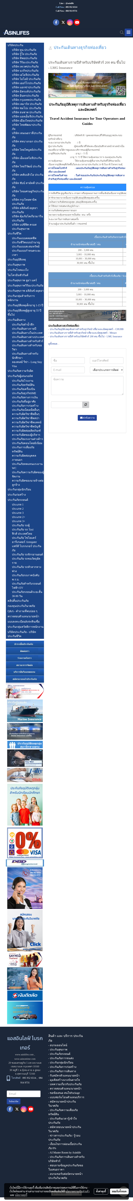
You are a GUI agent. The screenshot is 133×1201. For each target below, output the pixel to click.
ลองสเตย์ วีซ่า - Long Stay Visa (27, 364)
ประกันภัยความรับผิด (20, 370)
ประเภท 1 (18, 504)
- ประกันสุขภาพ (57, 1049)
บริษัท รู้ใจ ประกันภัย (24, 54)
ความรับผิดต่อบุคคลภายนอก (24, 457)
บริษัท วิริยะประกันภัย (25, 62)
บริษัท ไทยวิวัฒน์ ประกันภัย (26, 168)
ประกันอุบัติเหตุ (17, 259)
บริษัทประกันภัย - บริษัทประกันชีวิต (22, 634)
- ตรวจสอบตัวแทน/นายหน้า (64, 1088)
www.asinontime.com (25, 1059)
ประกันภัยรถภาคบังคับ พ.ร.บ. (25, 577)
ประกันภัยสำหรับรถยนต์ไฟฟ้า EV (26, 585)
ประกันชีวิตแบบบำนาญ (26, 242)
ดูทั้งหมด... (53, 343)
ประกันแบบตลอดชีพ (24, 238)
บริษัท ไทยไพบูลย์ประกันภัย (26, 151)
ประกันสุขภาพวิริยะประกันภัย (25, 285)
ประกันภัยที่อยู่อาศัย (24, 401)
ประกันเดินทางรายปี (24, 328)
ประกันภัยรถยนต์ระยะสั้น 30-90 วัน (27, 594)
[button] (120, 32)
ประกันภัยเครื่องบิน (23, 389)
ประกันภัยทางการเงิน (25, 397)
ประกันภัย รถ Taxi (22, 529)
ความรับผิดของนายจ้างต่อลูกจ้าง (27, 482)
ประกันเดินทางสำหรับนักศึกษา (25, 355)
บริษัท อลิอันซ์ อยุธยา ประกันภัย (25, 210)
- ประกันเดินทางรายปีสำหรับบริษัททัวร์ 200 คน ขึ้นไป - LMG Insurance (85, 336)
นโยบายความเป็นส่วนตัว (77, 1191)
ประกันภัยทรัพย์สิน (23, 384)
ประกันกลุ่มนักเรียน (19, 489)
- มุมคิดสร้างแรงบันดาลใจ (64, 1079)
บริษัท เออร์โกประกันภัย (26, 83)
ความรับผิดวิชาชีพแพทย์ (26, 422)
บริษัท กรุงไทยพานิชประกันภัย (24, 201)
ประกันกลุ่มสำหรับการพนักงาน (21, 298)
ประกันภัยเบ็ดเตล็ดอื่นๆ (25, 409)
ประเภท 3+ (18, 521)
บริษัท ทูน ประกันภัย (24, 49)
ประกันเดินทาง (16, 319)
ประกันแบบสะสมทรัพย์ (25, 246)
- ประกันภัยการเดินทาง (62, 1071)
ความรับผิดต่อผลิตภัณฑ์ (26, 430)
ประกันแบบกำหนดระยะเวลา (26, 252)
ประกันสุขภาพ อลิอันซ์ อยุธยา (26, 290)
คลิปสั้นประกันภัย (18, 600)
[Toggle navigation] (128, 32)
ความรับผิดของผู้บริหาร (26, 434)
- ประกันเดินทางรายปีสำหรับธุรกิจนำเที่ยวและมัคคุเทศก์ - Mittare (82, 333)
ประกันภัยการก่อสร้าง (25, 405)
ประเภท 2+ (18, 517)
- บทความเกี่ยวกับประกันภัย (65, 1084)
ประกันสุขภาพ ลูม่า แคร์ (22, 280)
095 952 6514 (71, 7)
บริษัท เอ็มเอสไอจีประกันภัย (27, 160)
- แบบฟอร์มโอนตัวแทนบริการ (66, 1097)
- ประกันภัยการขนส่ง (61, 1058)
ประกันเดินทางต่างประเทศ (28, 337)
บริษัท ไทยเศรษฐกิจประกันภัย (28, 193)
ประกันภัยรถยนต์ (18, 499)
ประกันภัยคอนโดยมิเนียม (27, 443)
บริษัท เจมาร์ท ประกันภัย (27, 103)
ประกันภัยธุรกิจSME (24, 393)
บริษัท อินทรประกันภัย (25, 95)
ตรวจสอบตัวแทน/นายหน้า (23, 616)
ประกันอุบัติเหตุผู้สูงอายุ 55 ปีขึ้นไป (24, 312)
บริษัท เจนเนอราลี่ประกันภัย (27, 135)
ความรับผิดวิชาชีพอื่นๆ (25, 414)
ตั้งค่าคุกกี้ (101, 1191)
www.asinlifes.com (24, 1054)
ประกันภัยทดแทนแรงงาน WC (27, 466)
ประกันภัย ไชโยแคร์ (24, 537)
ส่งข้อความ (89, 418)
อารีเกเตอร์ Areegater (24, 542)
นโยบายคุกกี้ (21, 1194)
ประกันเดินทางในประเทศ (27, 332)
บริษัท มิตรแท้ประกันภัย (26, 91)
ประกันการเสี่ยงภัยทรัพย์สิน (23, 449)
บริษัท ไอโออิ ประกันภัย (26, 79)
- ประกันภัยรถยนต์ (59, 1053)
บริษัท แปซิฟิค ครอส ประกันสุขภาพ (24, 226)
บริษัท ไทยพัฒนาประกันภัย (26, 126)
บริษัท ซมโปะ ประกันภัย (26, 108)
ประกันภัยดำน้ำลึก (23, 324)
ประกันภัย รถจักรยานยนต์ (27, 554)
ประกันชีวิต (14, 233)
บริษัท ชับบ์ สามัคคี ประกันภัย (28, 185)
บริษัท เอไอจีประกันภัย (25, 74)
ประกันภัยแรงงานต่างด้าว (27, 438)
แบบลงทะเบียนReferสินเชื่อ (24, 621)
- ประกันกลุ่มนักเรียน (60, 1062)
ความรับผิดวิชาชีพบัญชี (26, 426)
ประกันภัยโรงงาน (22, 380)
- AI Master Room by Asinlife (64, 1152)
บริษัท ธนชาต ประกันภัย (26, 112)
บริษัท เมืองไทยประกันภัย (27, 120)
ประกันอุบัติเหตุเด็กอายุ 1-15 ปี (25, 305)
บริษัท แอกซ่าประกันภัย (26, 87)
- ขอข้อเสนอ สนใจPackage (64, 1092)
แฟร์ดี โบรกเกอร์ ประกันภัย (26, 548)
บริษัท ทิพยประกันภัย (24, 58)
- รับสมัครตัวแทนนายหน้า (63, 1075)
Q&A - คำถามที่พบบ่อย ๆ (22, 611)
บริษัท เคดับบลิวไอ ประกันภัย (27, 176)
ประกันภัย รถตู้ (21, 525)
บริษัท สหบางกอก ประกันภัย (27, 143)
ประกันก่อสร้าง (17, 494)
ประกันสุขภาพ (16, 264)
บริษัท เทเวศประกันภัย (25, 66)
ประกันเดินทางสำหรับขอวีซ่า (27, 347)
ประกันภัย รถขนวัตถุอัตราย (26, 560)
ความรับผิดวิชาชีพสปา (25, 418)
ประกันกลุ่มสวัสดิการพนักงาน (25, 626)
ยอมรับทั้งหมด (119, 1191)
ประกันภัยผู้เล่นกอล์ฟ (20, 376)
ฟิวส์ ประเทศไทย (22, 533)
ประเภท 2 (18, 508)
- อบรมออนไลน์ (57, 1045)
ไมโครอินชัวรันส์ (18, 275)
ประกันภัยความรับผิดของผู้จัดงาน (28, 474)
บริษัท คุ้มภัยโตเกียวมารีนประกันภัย (27, 218)
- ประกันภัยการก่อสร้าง (62, 1066)
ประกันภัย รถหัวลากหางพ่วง (26, 569)
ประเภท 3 (18, 512)
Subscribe (13, 1101)
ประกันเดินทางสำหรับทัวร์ (27, 341)
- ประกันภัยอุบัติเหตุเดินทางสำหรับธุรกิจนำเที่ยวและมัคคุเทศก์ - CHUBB (85, 329)
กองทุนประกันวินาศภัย (21, 605)
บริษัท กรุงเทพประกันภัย (26, 99)
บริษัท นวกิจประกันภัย (25, 70)
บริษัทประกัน (15, 45)
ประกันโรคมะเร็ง (18, 269)
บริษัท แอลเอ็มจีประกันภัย (27, 116)
